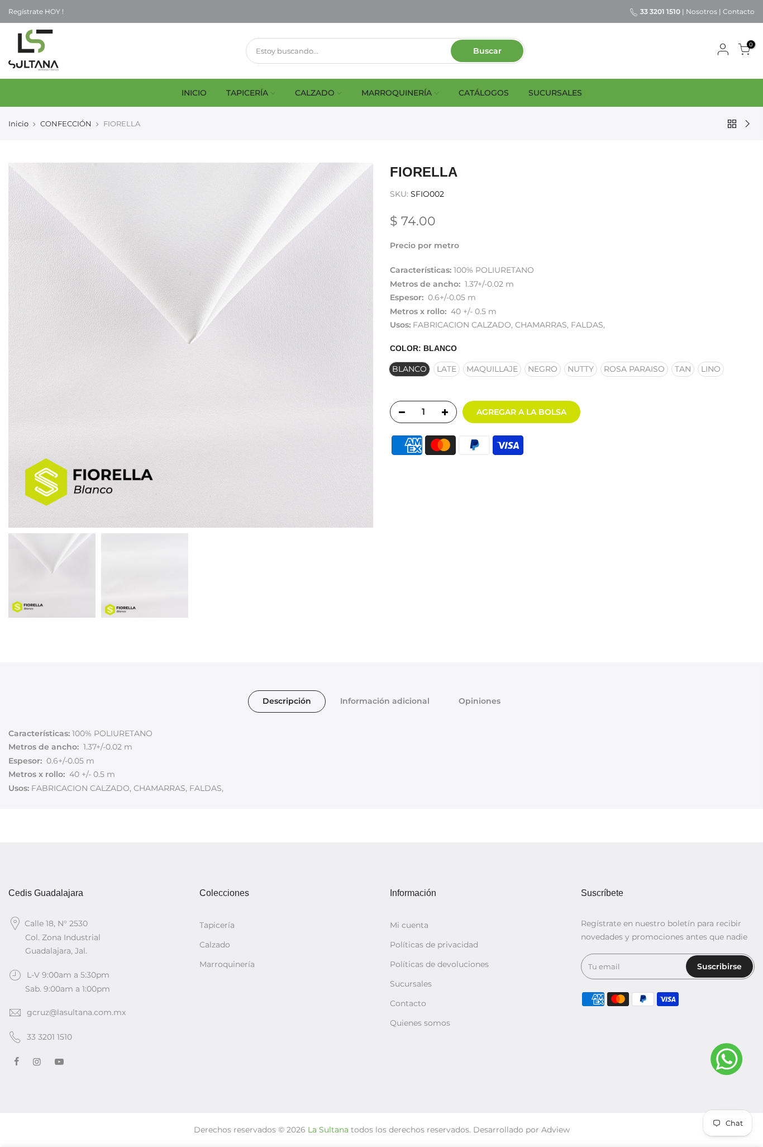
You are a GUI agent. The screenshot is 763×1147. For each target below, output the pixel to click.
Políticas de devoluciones (439, 964)
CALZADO (315, 93)
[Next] (353, 345)
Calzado (214, 945)
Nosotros (701, 11)
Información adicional (385, 701)
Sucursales (411, 984)
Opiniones (479, 701)
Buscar (487, 51)
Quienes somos (420, 1023)
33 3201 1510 (49, 1037)
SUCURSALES (555, 93)
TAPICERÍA (247, 93)
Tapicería (217, 925)
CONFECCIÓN (66, 123)
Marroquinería (227, 964)
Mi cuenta (409, 925)
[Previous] (28, 345)
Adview (555, 1130)
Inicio (18, 123)
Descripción (287, 701)
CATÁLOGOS (484, 93)
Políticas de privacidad (434, 945)
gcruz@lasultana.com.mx (76, 1012)
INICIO (194, 93)
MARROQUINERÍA (396, 93)
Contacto (739, 11)
